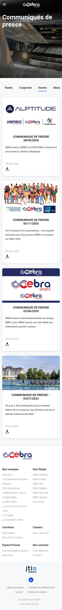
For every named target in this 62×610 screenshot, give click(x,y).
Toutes (9, 87)
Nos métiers (8, 533)
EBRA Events (39, 479)
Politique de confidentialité (42, 587)
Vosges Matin (9, 497)
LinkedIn (31, 579)
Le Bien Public (9, 501)
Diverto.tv (38, 555)
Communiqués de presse (15, 550)
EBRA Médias (40, 488)
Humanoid (38, 501)
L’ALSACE (7, 474)
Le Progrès (8, 515)
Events (43, 87)
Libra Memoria (40, 550)
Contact (19, 592)
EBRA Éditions (40, 474)
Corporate (25, 87)
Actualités (7, 555)
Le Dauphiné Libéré (12, 519)
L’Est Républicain (11, 488)
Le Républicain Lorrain (14, 492)
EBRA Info (38, 483)
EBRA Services (40, 492)
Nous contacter (41, 533)
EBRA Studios (40, 497)
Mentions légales (15, 587)
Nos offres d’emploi (12, 537)
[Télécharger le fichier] (7, 169)
